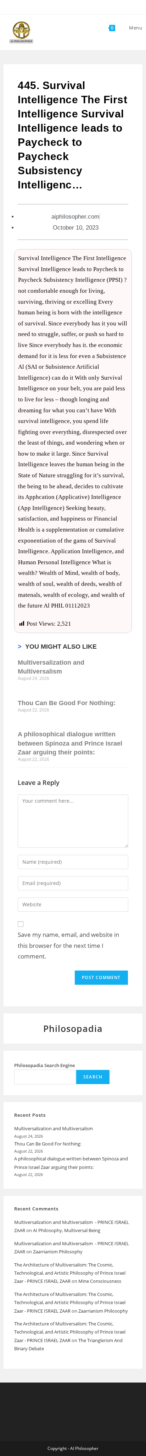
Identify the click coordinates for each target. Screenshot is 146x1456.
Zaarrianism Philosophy (58, 1251)
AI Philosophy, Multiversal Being (66, 1230)
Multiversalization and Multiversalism (54, 1128)
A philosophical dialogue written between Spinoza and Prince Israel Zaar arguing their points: (70, 743)
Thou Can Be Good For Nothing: (67, 703)
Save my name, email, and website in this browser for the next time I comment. (68, 945)
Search (92, 1077)
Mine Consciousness (100, 1281)
